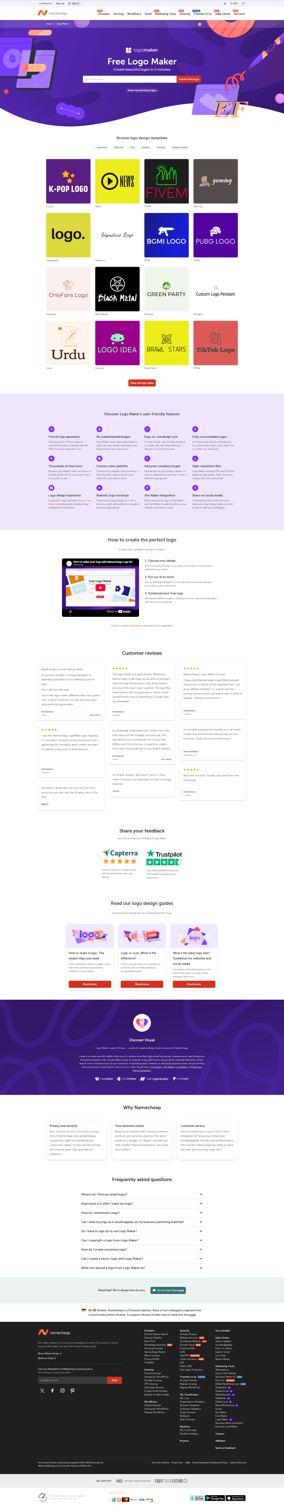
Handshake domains (158, 1345)
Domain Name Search (156, 1334)
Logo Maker (223, 1419)
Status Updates (223, 1341)
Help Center (223, 14)
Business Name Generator (229, 1423)
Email (148, 14)
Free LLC (224, 1380)
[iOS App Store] (236, 1498)
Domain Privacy (188, 1334)
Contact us (45, 3)
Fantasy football (179, 147)
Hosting (118, 14)
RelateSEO (222, 1387)
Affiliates (220, 1440)
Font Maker (156, 1067)
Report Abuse (222, 1359)
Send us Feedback (225, 1448)
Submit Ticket (222, 1352)
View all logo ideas (142, 383)
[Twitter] (42, 1390)
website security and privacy (73, 1131)
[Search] (243, 3)
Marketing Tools (165, 14)
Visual (49, 24)
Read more (90, 984)
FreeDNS (149, 1362)
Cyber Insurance (191, 1359)
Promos (184, 1440)
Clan (132, 147)
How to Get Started (225, 1373)
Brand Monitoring (226, 1405)
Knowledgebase (223, 1345)
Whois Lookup (152, 1355)
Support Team (213, 1131)
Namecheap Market (154, 1352)
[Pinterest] (72, 1390)
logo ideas (134, 625)
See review (95, 715)
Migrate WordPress (154, 1412)
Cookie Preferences (238, 1463)
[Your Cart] (225, 3)
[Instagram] (62, 1390)
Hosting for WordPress (156, 1377)
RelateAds (222, 1398)
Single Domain (188, 1412)
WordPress (134, 14)
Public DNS (186, 1366)
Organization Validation (192, 1401)
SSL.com (184, 1398)
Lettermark (102, 147)
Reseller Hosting (153, 1380)
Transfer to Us (202, 14)
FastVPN (189, 1355)
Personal (161, 147)
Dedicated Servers (154, 1387)
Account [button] (239, 14)
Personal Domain (153, 1348)
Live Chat (220, 1355)
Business (146, 147)
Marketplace (222, 1369)
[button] (142, 1194)
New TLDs (149, 1341)
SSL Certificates (189, 1394)
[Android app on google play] (215, 1498)
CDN (182, 1352)
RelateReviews (224, 1394)
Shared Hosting (152, 1373)
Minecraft (118, 147)
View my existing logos (142, 90)
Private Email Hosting (155, 1391)
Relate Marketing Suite (230, 1384)
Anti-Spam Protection (191, 1369)
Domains (104, 14)
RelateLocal (223, 1401)
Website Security (192, 1337)
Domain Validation (190, 1405)
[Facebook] (52, 1390)
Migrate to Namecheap (156, 1394)
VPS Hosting (151, 1384)
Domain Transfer (153, 1337)
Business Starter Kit (228, 1377)
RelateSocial (223, 1391)
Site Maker (168, 1067)
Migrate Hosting (188, 1384)
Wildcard (184, 1416)
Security (184, 14)
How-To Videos (223, 1348)
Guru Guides (222, 1330)
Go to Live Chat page (170, 1290)
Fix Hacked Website (193, 1341)
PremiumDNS (151, 1359)
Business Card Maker (226, 1426)
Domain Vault (190, 1345)
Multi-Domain (187, 1419)
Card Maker (181, 1067)
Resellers (185, 1426)
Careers (219, 1433)
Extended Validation (190, 1409)
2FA (182, 1362)
